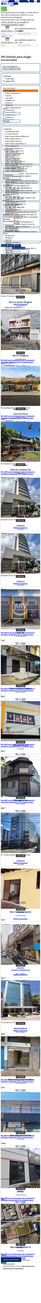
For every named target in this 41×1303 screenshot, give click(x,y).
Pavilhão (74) (10, 100)
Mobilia (6, 214)
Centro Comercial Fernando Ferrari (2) (18, 164)
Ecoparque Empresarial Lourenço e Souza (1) (21, 231)
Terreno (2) (9, 117)
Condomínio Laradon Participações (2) (19, 222)
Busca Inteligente (10, 66)
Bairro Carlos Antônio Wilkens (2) (17, 136)
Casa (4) (8, 96)
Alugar (3, 1262)
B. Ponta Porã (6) (11, 134)
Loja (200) (9, 98)
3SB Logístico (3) (11, 152)
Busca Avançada (18, 248)
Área (5, 108)
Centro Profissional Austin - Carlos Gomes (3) (21, 174)
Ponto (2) (8, 103)
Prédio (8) (8, 105)
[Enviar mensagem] (12, 36)
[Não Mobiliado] (8, 221)
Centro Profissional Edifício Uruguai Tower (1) (21, 183)
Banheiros (7, 195)
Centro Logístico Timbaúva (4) (16, 169)
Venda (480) (9, 79)
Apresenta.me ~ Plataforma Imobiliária (19, 1267)
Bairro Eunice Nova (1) (13, 139)
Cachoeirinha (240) (12, 131)
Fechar (18, 245)
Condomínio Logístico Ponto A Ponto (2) (20, 224)
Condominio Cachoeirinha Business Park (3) (20, 212)
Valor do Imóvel (9, 168)
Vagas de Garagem (11, 205)
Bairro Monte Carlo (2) (13, 141)
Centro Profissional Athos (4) (15, 171)
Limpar (11, 245)
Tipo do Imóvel (9, 88)
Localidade (7, 129)
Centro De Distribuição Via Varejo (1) (18, 166)
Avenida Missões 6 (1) (13, 154)
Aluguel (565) (10, 81)
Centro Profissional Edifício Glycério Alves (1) (21, 181)
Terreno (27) (9, 110)
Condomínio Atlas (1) (12, 210)
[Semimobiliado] (8, 217)
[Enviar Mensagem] (37, 45)
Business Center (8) (12, 159)
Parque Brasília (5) (11, 194)
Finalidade (7, 76)
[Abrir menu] (2, 10)
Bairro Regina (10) (11, 146)
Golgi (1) (8, 243)
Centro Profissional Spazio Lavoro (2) (18, 190)
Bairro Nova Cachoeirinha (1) (15, 144)
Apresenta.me (8, 1264)
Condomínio (8, 149)
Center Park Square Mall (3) (15, 161)
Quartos (6, 185)
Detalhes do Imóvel (11, 231)
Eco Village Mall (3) (12, 229)
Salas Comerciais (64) (13, 108)
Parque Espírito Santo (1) (14, 199)
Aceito (21, 25)
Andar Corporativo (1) (13, 93)
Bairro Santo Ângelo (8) (13, 148)
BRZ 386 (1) (9, 157)
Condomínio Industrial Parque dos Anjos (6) (20, 215)
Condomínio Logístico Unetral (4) (17, 227)
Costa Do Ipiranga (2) (13, 242)
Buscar (4, 245)
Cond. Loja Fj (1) (11, 202)
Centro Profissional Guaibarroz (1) (17, 186)
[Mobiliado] (8, 219)
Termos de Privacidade (9, 25)
